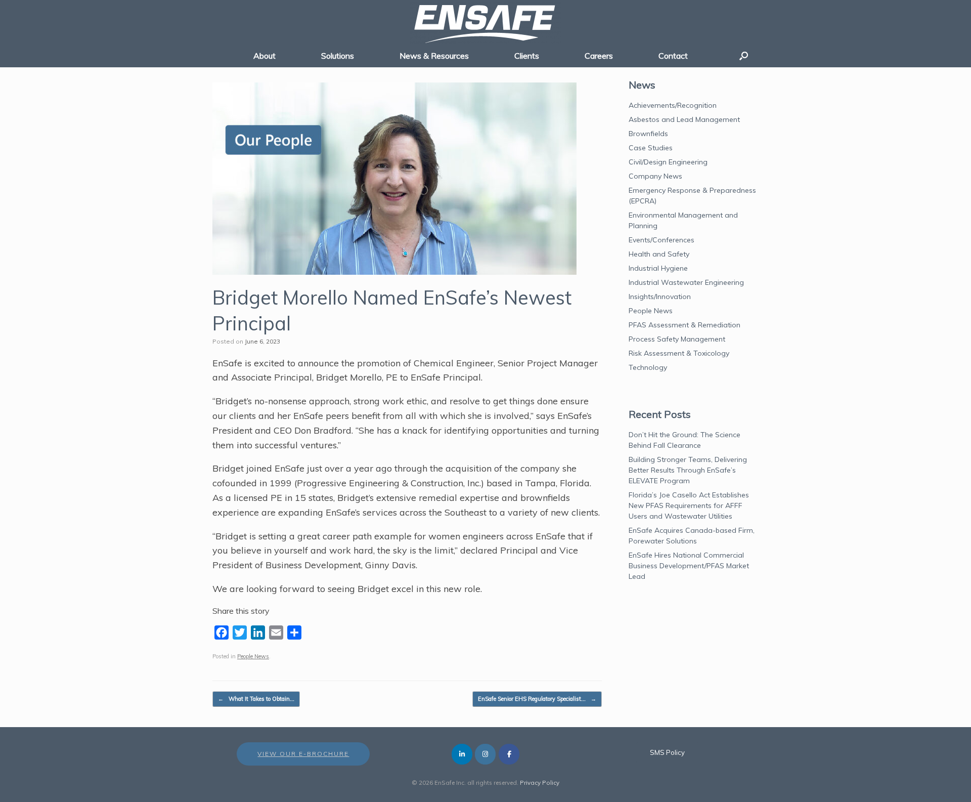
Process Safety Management (677, 339)
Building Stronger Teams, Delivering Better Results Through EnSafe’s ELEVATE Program (688, 470)
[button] (744, 55)
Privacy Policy (539, 782)
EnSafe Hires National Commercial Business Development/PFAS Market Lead (689, 566)
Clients (526, 56)
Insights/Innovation (660, 296)
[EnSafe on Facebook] (509, 754)
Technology (648, 367)
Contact (673, 56)
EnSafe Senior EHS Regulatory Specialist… (537, 698)
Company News (655, 176)
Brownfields (648, 133)
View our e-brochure (303, 753)
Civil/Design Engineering (668, 161)
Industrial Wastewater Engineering (686, 282)
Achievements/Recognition (673, 105)
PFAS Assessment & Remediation (684, 324)
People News (253, 656)
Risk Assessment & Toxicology (679, 353)
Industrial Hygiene (658, 268)
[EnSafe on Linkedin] (462, 754)
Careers (599, 56)
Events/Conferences (661, 239)
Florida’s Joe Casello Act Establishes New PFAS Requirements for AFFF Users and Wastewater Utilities (689, 505)
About (264, 56)
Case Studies (651, 147)
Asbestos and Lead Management (684, 119)
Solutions (337, 56)
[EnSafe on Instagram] (485, 754)
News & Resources (434, 56)
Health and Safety (659, 254)
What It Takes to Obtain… (256, 698)
